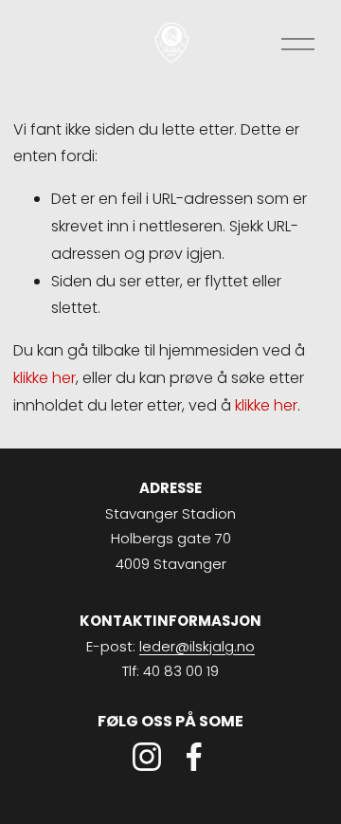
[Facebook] (194, 757)
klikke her (44, 378)
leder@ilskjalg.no (197, 646)
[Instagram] (147, 757)
